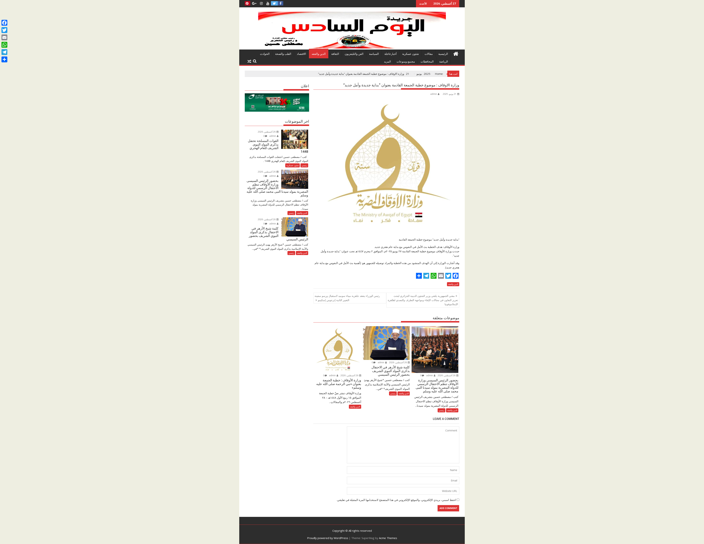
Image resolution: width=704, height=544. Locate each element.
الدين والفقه (319, 54)
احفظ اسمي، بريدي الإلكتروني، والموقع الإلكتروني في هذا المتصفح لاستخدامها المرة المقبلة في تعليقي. (396, 500)
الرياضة (443, 61)
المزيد (387, 61)
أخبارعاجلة (390, 54)
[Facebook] (4, 22)
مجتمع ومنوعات (406, 61)
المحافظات (427, 61)
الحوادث (265, 54)
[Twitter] (4, 30)
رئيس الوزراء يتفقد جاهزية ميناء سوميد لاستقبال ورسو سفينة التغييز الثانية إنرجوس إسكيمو (347, 298)
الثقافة (335, 54)
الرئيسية (443, 54)
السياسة (374, 54)
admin (433, 94)
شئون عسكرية (410, 54)
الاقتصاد (301, 54)
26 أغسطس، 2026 (447, 375)
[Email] (4, 37)
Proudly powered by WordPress (327, 538)
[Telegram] (4, 52)
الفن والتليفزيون (354, 54)
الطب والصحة (283, 54)
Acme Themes (388, 538)
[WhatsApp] (4, 44)
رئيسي (441, 410)
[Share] (4, 59)
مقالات (429, 54)
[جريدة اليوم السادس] (352, 47)
